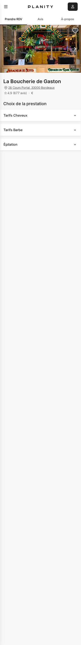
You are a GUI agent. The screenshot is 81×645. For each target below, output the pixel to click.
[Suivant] (75, 49)
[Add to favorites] (75, 30)
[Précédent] (6, 49)
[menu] (5, 6)
